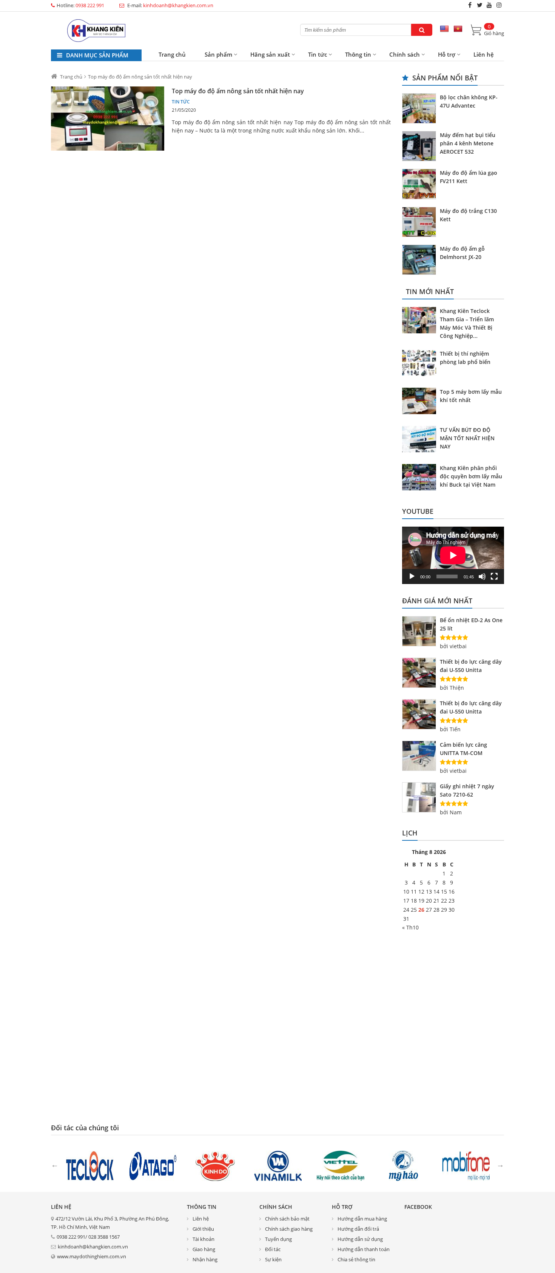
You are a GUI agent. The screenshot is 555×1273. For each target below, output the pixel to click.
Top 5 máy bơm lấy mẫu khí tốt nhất (471, 396)
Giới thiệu (203, 1228)
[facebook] (470, 5)
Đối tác (273, 1249)
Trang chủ (172, 54)
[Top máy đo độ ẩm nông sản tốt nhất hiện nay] (107, 118)
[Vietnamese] (457, 29)
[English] (444, 29)
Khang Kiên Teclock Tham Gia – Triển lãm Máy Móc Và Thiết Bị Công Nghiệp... (467, 323)
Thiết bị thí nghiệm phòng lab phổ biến (465, 357)
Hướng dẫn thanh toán (364, 1249)
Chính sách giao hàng (289, 1228)
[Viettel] (340, 1165)
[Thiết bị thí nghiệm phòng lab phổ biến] (421, 364)
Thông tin (358, 54)
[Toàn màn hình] (494, 576)
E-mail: (169, 5)
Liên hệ (483, 54)
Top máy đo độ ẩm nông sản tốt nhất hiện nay (238, 91)
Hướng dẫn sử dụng (360, 1239)
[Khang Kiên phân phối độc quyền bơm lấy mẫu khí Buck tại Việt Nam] (421, 478)
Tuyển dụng (278, 1239)
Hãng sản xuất (270, 54)
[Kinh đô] (215, 1165)
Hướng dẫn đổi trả (358, 1228)
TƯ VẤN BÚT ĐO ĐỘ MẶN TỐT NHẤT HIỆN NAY (467, 438)
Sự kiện (273, 1259)
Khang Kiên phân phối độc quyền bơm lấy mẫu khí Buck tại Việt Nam (471, 476)
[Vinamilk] (278, 1165)
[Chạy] (412, 576)
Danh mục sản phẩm (96, 55)
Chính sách (404, 54)
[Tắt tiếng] (482, 576)
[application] (453, 555)
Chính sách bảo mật (287, 1218)
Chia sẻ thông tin (356, 1259)
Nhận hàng (205, 1259)
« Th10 (410, 927)
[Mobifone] (466, 1165)
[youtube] (489, 5)
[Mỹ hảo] (403, 1165)
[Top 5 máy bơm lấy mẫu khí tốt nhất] (421, 402)
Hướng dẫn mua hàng (362, 1218)
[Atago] (152, 1165)
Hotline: (80, 5)
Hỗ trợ (446, 54)
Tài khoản (203, 1239)
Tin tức (317, 54)
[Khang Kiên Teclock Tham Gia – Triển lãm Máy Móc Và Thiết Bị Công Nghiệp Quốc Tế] (421, 321)
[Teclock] (90, 1165)
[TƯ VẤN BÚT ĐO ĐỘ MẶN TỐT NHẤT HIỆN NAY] (421, 440)
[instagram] (499, 5)
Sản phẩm (218, 54)
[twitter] (479, 5)
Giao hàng (204, 1249)
